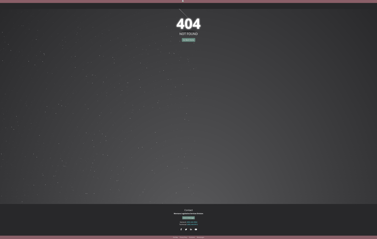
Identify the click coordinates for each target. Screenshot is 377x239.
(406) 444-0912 (192, 224)
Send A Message (188, 218)
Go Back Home (188, 40)
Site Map (175, 237)
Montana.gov (200, 237)
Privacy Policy (183, 237)
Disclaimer (192, 237)
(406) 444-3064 (192, 222)
